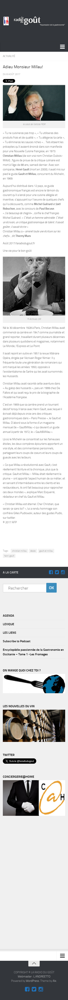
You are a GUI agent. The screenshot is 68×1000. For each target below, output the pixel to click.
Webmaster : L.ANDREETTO (34, 976)
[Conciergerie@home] (34, 815)
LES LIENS (9, 632)
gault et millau (46, 551)
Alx (54, 981)
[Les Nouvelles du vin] (34, 741)
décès (33, 551)
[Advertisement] (36, 533)
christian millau (19, 551)
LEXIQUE (8, 624)
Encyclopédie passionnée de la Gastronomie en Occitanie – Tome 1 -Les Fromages (33, 652)
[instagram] (63, 572)
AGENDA (8, 615)
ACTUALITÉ (9, 56)
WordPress (32, 981)
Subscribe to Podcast (16, 641)
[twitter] (57, 572)
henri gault (9, 555)
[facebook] (51, 572)
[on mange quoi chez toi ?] (34, 692)
